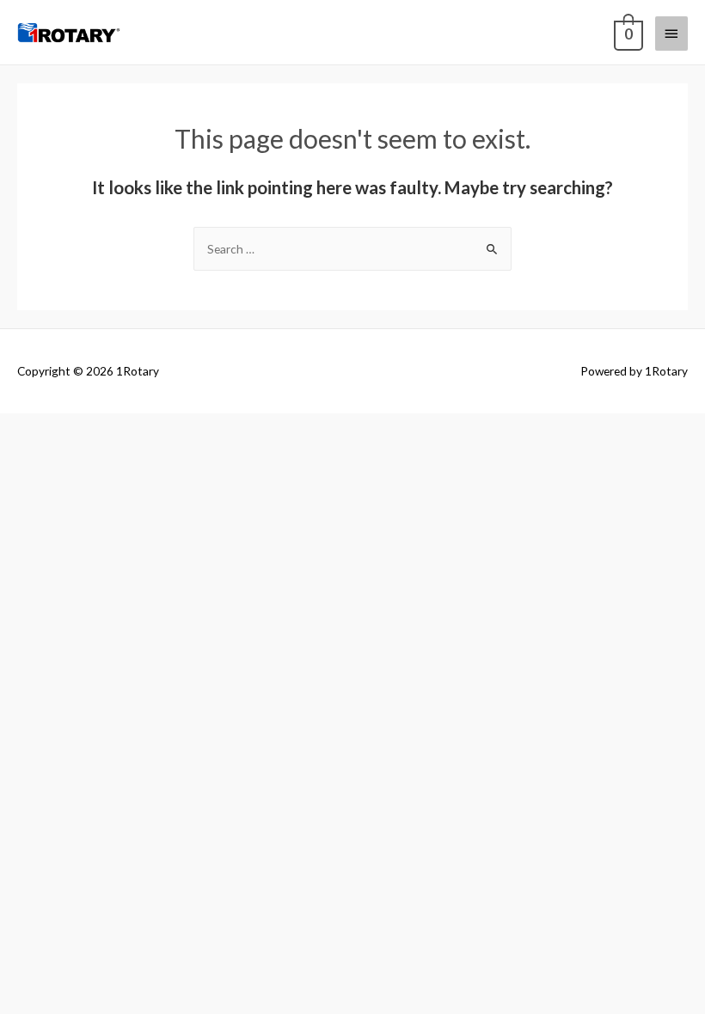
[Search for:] (352, 248)
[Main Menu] (671, 33)
